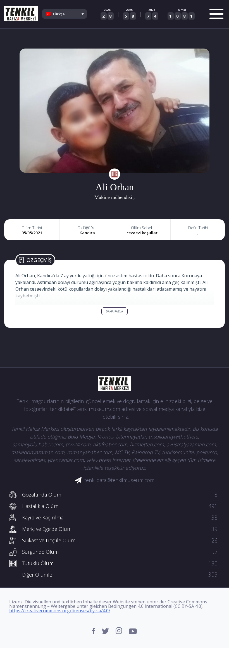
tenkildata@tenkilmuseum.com (119, 480)
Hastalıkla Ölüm (120, 506)
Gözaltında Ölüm (120, 494)
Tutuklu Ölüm (120, 563)
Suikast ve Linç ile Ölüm (120, 540)
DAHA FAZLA (114, 311)
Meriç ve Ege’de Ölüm (120, 529)
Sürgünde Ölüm (120, 551)
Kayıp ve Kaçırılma (120, 517)
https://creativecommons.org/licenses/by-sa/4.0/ (59, 611)
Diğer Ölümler (120, 574)
